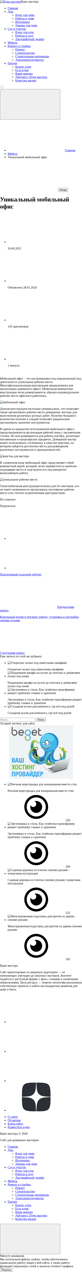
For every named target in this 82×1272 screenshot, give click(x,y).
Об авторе (14, 1120)
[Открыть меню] (30, 104)
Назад (63, 189)
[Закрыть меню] (30, 1239)
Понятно (6, 1270)
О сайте (13, 1116)
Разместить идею (19, 1127)
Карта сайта (15, 1123)
